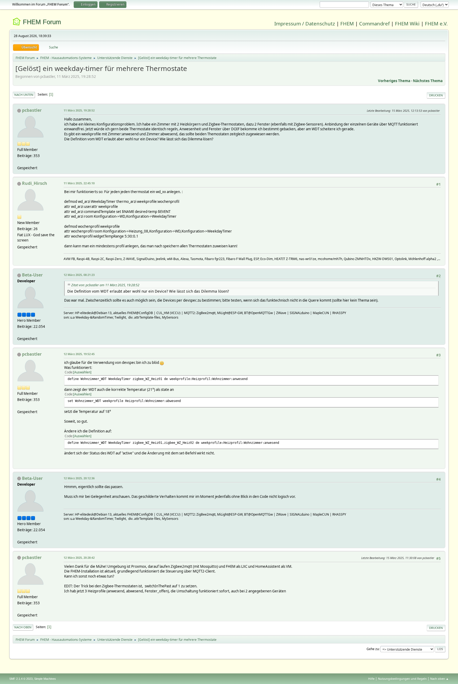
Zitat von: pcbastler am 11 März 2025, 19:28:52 (105, 285)
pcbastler (32, 110)
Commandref (374, 23)
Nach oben (23, 627)
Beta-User (32, 275)
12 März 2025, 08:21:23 (79, 275)
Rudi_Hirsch (34, 183)
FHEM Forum (42, 21)
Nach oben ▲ (439, 679)
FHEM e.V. (436, 23)
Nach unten (23, 95)
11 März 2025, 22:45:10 (79, 183)
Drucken (436, 95)
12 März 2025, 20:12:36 (79, 478)
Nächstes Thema (428, 80)
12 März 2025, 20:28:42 (79, 558)
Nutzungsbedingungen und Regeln (402, 679)
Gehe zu (373, 649)
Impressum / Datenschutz (304, 23)
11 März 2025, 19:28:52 (79, 110)
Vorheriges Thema (394, 80)
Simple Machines (45, 678)
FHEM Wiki (407, 23)
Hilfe (371, 679)
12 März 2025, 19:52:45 (79, 354)
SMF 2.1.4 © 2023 (21, 678)
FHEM (347, 23)
